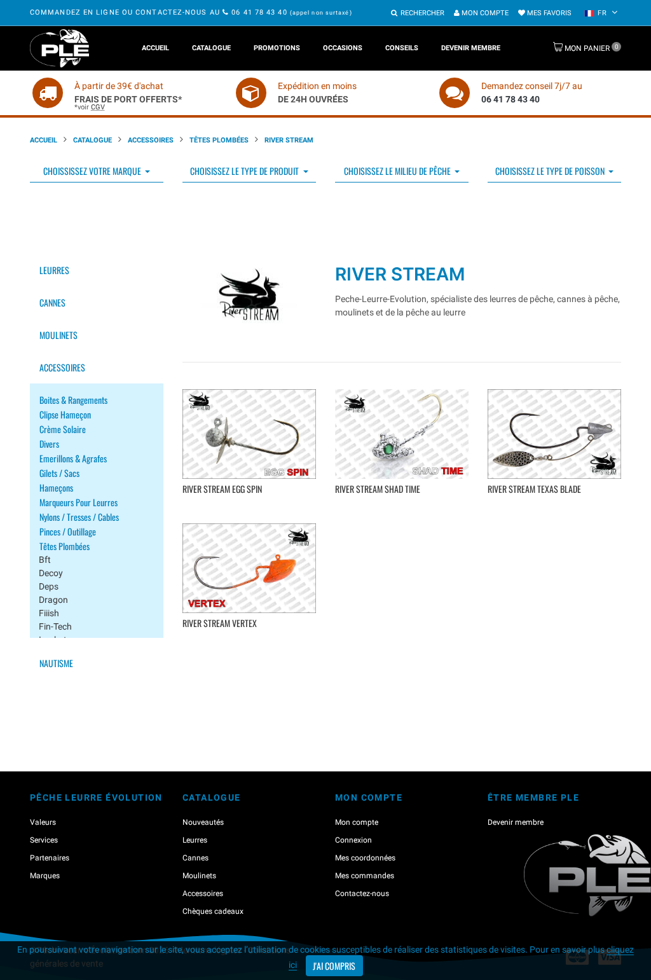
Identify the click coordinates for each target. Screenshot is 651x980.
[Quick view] (251, 507)
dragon (53, 600)
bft (45, 560)
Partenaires (49, 857)
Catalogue (211, 48)
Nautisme (56, 663)
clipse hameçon (65, 414)
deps (48, 586)
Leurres (54, 270)
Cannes (52, 302)
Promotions (277, 48)
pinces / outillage (67, 531)
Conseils (401, 48)
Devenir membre (470, 48)
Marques (45, 875)
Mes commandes (364, 875)
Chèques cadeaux (212, 911)
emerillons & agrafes (73, 458)
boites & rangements (73, 399)
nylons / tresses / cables (79, 516)
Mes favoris (548, 13)
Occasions (342, 48)
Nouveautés (203, 822)
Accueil (155, 48)
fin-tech (55, 626)
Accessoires (151, 140)
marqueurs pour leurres (78, 502)
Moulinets (58, 335)
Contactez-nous (362, 893)
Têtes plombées (219, 140)
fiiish (49, 613)
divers (49, 443)
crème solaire (62, 429)
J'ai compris (334, 965)
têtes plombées (64, 546)
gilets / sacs (59, 473)
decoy (51, 573)
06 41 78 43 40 (259, 12)
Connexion (353, 840)
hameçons (56, 487)
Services (44, 840)
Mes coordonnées (365, 857)
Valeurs (43, 822)
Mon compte (484, 13)
